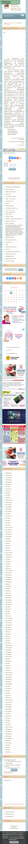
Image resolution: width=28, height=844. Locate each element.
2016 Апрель (8, 488)
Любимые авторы (9, 205)
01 (16, 22)
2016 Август (8, 498)
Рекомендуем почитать (10, 239)
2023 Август (8, 670)
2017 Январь (8, 509)
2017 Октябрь (8, 529)
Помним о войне (9, 216)
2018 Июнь (7, 545)
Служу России (8, 242)
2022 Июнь (7, 638)
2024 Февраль (8, 684)
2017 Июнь (7, 520)
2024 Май (7, 690)
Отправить (12, 169)
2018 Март (7, 538)
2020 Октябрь (8, 595)
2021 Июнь (7, 613)
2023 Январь (8, 654)
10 (16, 295)
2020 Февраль (8, 581)
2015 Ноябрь (8, 479)
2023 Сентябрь (8, 672)
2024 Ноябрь (8, 704)
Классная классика (10, 261)
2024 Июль (8, 695)
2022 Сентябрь (8, 645)
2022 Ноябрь (8, 650)
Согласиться (14, 842)
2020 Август (8, 593)
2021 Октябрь (8, 620)
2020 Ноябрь (8, 597)
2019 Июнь (7, 563)
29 (11, 301)
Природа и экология (10, 221)
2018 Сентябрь (8, 552)
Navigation (8, 16)
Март (13, 22)
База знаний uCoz (9, 816)
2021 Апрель (8, 609)
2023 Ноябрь (8, 677)
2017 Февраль (8, 511)
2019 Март (7, 559)
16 (13, 297)
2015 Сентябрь (8, 475)
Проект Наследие (9, 223)
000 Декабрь (8, 473)
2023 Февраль (8, 656)
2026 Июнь (7, 747)
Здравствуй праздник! (10, 191)
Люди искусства (9, 201)
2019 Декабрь (8, 577)
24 (16, 299)
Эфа (10, 150)
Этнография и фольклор (11, 208)
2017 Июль (8, 522)
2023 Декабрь (8, 679)
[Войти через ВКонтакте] (12, 158)
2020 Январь (8, 579)
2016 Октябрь (8, 502)
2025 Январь (8, 709)
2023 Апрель (8, 661)
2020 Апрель (8, 586)
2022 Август (8, 643)
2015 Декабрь (8, 482)
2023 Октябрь (8, 674)
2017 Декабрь (8, 534)
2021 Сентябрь (8, 618)
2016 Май (7, 491)
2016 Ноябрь (8, 504)
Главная (6, 22)
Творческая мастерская (11, 246)
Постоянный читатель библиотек (13, 761)
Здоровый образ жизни (10, 258)
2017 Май (7, 518)
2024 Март (7, 686)
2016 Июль (8, 495)
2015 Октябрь (8, 477)
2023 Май (7, 663)
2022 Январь (8, 627)
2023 (10, 22)
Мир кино (7, 203)
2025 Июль (8, 722)
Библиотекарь (9, 763)
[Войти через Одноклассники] (10, 161)
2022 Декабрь (8, 652)
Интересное (8, 194)
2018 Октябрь (8, 554)
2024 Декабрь (8, 706)
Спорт (6, 244)
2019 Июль (8, 566)
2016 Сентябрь (8, 500)
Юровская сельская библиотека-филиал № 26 (16, 5)
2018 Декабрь (8, 557)
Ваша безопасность (10, 189)
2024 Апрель (8, 688)
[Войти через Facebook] (15, 158)
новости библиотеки (10, 149)
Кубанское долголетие (10, 253)
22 (11, 299)
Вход (17, 179)
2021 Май (7, 611)
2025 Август (8, 724)
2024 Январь (8, 681)
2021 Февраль (8, 604)
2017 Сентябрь (8, 527)
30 (13, 301)
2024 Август (8, 697)
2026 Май (7, 745)
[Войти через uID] (10, 158)
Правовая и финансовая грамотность (14, 218)
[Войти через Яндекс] (17, 158)
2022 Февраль (8, 629)
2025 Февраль (8, 711)
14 (8, 297)
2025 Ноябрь (8, 731)
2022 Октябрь (8, 647)
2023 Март (7, 659)
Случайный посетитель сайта (13, 768)
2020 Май (7, 588)
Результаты (6, 771)
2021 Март (7, 606)
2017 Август (8, 525)
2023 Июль (8, 668)
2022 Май (7, 636)
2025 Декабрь (8, 733)
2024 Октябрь (8, 702)
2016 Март (7, 486)
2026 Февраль (8, 738)
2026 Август (8, 752)
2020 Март (7, 584)
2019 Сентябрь (8, 570)
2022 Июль (8, 640)
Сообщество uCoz (9, 814)
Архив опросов (13, 771)
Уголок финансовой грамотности (13, 251)
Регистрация (12, 179)
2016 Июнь (7, 493)
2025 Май (7, 718)
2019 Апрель (8, 561)
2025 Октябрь (8, 729)
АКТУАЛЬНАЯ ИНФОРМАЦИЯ (12, 187)
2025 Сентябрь (8, 727)
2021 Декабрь (8, 625)
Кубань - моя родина (10, 198)
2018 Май (7, 543)
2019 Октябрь (8, 572)
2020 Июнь (7, 591)
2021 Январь (8, 602)
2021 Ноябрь (8, 622)
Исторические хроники (10, 196)
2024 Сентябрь (8, 699)
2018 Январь (8, 536)
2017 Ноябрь (8, 532)
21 (8, 299)
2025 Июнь (7, 720)
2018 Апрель (8, 541)
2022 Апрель (8, 634)
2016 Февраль (8, 484)
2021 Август (8, 615)
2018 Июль (8, 547)
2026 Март (7, 740)
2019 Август (8, 568)
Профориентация (9, 256)
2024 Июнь (7, 693)
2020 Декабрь (8, 600)
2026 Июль (8, 749)
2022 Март (7, 631)
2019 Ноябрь (8, 575)
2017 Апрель (8, 516)
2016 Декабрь (8, 507)
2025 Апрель (8, 715)
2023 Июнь (7, 665)
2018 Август (8, 550)
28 (8, 301)
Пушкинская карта (9, 237)
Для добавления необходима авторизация (14, 804)
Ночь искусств (8, 214)
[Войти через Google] (20, 158)
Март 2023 (14, 287)
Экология (7, 249)
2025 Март (7, 713)
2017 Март (7, 513)
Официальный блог (10, 812)
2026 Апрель (8, 743)
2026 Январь (8, 736)
